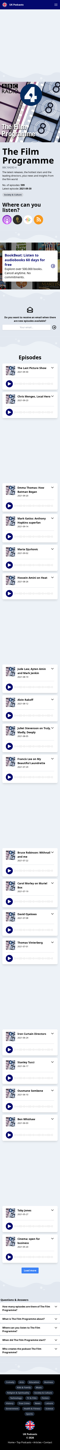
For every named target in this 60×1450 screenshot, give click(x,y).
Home (11, 1442)
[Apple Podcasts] (7, 219)
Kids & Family (24, 1387)
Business (48, 1382)
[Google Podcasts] (28, 219)
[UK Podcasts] (30, 1425)
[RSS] (38, 219)
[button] (56, 4)
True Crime (24, 1403)
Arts (22, 1382)
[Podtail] (17, 219)
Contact (48, 1442)
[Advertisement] (30, 39)
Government (12, 1408)
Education (34, 1382)
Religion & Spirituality (18, 1392)
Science (49, 1408)
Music (39, 1387)
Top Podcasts (24, 1442)
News (37, 1403)
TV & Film (32, 1398)
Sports (29, 1413)
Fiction (45, 1398)
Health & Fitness (32, 1408)
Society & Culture (13, 194)
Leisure (49, 1403)
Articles (37, 1442)
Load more (30, 1270)
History (9, 1403)
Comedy (10, 1382)
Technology (16, 1398)
